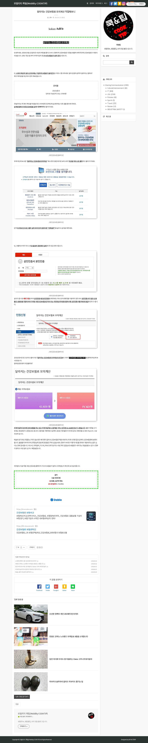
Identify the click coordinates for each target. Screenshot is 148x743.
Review (111, 106)
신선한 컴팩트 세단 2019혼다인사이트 (25, 561)
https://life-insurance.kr (25, 526)
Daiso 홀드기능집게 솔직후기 (23, 572)
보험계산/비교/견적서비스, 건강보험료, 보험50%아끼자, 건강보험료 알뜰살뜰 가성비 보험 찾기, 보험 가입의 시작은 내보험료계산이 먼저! (49, 517)
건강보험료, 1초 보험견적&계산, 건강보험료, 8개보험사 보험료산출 (41, 533)
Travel (111, 103)
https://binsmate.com (24, 509)
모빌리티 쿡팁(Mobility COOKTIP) (30, 3)
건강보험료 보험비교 (25, 513)
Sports (111, 100)
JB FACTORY (132, 740)
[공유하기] (21, 547)
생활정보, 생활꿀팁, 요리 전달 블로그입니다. (32, 722)
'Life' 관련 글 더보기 (22, 697)
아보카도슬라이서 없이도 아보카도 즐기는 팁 (27, 569)
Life (50, 17)
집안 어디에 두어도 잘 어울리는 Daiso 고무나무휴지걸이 (30, 566)
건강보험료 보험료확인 (26, 529)
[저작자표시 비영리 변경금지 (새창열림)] (40, 547)
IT (110, 91)
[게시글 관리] (24, 547)
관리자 (92, 3)
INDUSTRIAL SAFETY (116, 109)
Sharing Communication (117, 85)
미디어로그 (99, 3)
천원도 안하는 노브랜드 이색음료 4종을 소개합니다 (29, 564)
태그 (105, 3)
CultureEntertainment (117, 88)
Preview (112, 97)
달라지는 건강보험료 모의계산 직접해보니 (56, 11)
